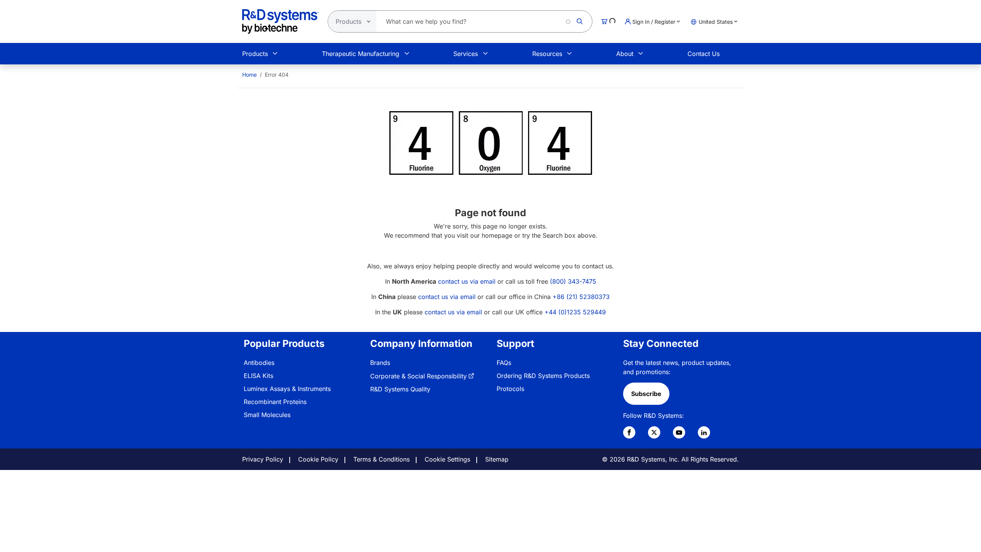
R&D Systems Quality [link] (400, 389)
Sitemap (497, 459)
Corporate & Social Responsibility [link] (418, 376)
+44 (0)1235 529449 (575, 312)
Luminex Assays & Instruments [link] (287, 389)
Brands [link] (380, 362)
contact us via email (466, 281)
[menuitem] (249, 75)
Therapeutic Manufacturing (360, 54)
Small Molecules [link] (267, 415)
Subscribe (646, 394)
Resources (547, 54)
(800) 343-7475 (573, 281)
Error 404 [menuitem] (277, 74)
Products (255, 54)
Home (249, 74)
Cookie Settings (447, 459)
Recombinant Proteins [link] (275, 402)
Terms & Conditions (381, 459)
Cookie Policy (318, 459)
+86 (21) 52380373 (581, 297)
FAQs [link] (504, 362)
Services (465, 54)
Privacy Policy (262, 459)
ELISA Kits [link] (258, 376)
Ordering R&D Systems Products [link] (543, 376)
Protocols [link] (510, 389)
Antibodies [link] (259, 362)
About (624, 54)
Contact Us (703, 54)
